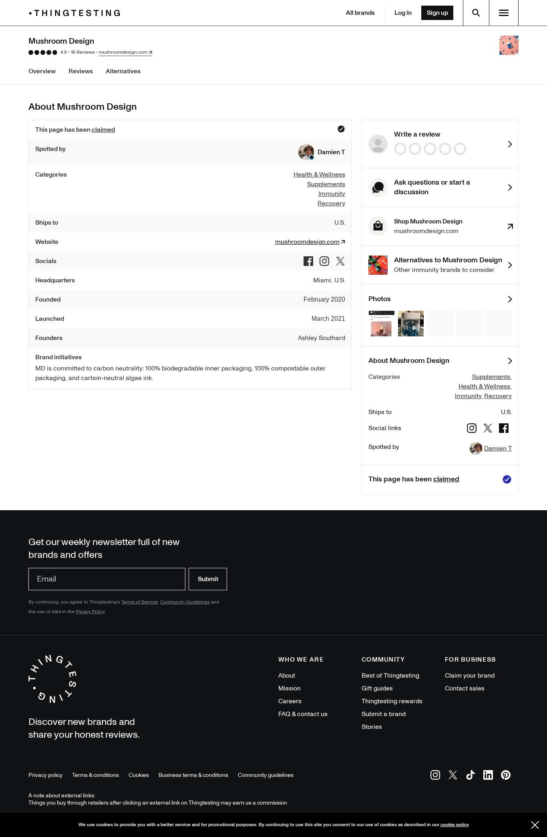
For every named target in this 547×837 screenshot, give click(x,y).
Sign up (437, 12)
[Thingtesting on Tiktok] (470, 776)
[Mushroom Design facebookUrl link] (308, 261)
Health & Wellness (484, 386)
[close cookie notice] (535, 825)
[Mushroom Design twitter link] (340, 261)
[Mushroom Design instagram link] (324, 261)
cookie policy (454, 824)
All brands (360, 12)
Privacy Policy (90, 611)
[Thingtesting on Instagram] (435, 776)
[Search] (476, 13)
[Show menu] (503, 13)
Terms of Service (139, 602)
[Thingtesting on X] (453, 776)
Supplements (491, 376)
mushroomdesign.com (123, 52)
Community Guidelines (185, 602)
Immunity (468, 396)
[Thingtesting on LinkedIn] (488, 776)
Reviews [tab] (80, 71)
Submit (208, 579)
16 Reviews (83, 52)
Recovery (498, 396)
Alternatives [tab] (123, 71)
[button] (321, 152)
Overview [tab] (42, 71)
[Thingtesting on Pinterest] (506, 776)
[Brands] (76, 13)
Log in (403, 12)
